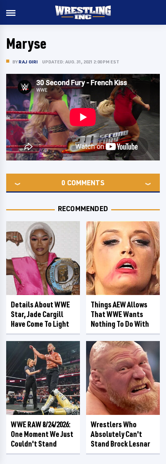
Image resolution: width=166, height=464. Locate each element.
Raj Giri (28, 62)
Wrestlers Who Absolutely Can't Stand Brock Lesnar (120, 434)
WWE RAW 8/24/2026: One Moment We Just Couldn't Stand (42, 434)
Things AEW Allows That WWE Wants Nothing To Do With (120, 314)
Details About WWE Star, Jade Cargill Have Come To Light (40, 314)
